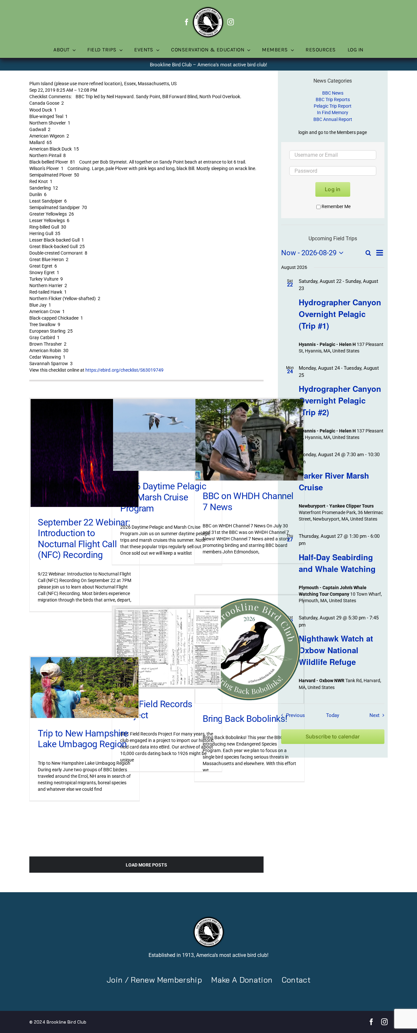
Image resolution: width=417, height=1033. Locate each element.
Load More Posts (146, 864)
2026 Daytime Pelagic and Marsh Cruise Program (163, 497)
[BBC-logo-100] (208, 8)
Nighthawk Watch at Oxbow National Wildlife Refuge (336, 650)
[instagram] (230, 22)
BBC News (332, 93)
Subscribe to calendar (333, 737)
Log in (332, 189)
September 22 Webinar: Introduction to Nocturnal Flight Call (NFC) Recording (84, 539)
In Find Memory (332, 112)
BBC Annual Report (332, 119)
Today (332, 715)
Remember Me (336, 206)
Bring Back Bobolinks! (245, 718)
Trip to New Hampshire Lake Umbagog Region (83, 739)
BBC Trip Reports (333, 99)
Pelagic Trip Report (333, 106)
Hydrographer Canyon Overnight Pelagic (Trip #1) (340, 314)
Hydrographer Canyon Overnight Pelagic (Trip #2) (340, 400)
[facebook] (186, 22)
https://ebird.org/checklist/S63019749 (124, 370)
